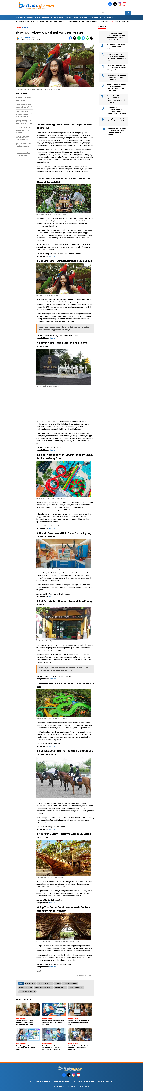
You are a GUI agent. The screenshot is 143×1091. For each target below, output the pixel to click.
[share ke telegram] (84, 39)
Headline (58, 983)
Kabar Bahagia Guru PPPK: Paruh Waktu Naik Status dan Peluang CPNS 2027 (116, 57)
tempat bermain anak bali (44, 988)
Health (85, 17)
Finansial (68, 17)
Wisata (37, 17)
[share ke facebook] (71, 39)
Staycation (47, 17)
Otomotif (111, 17)
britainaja (24, 37)
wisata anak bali (60, 988)
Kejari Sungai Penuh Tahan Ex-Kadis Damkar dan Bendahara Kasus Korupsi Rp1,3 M (116, 36)
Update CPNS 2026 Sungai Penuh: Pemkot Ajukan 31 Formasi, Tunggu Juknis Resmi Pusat (116, 88)
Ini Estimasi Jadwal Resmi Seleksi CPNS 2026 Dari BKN (116, 47)
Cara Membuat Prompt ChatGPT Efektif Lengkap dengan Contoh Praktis (113, 21)
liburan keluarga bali (70, 983)
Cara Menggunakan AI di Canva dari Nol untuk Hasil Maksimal (61, 21)
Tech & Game (58, 17)
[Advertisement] (65, 107)
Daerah (30, 17)
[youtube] (125, 5)
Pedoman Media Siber (62, 1082)
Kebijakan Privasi (105, 1082)
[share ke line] (88, 39)
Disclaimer (78, 1082)
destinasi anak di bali (45, 983)
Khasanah (94, 17)
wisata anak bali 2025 (76, 988)
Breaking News (30, 983)
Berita (22, 17)
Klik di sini (52, 256)
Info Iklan (90, 1082)
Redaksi (47, 1082)
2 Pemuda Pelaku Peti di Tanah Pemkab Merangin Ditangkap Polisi (116, 68)
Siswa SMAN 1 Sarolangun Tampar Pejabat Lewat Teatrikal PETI (116, 77)
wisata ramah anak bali (27, 992)
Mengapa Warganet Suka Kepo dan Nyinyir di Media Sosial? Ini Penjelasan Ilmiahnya (116, 131)
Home (16, 17)
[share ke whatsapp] (79, 39)
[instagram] (120, 5)
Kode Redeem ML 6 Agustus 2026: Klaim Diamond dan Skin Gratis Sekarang (116, 99)
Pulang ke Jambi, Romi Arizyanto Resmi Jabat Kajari (115, 121)
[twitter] (115, 5)
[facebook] (110, 5)
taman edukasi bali (25, 988)
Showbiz (77, 17)
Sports (102, 17)
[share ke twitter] (75, 39)
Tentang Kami (35, 1082)
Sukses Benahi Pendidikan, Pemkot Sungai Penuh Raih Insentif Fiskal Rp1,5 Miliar (116, 110)
